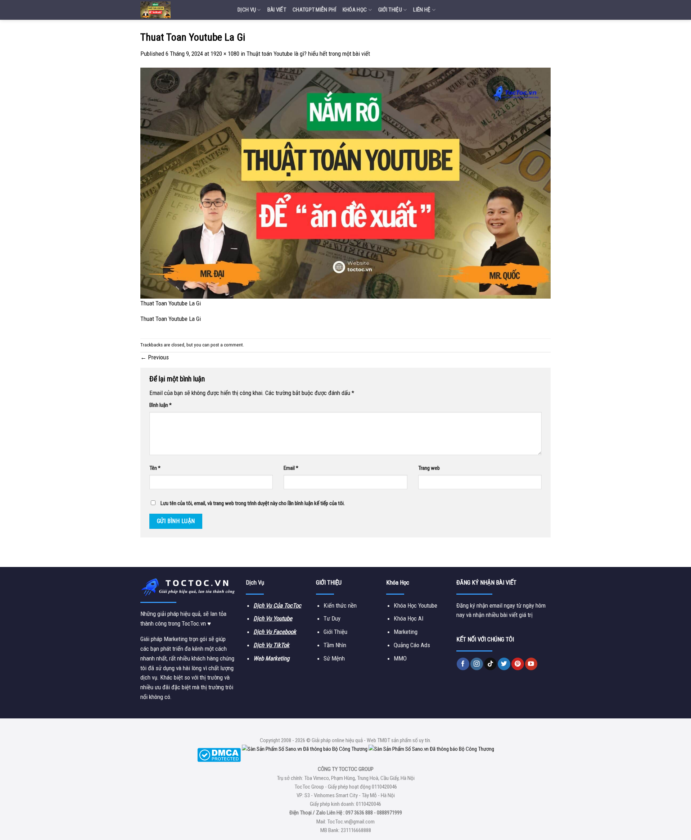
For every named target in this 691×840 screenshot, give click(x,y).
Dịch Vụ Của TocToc (277, 605)
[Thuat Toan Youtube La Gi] (345, 182)
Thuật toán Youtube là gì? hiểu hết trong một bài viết (308, 53)
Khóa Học (355, 9)
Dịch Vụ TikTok (271, 645)
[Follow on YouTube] (531, 664)
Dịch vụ (247, 9)
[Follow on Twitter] (504, 664)
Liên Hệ (421, 9)
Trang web (429, 468)
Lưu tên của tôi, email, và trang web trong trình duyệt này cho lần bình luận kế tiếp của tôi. (253, 503)
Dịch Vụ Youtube (272, 618)
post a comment (227, 345)
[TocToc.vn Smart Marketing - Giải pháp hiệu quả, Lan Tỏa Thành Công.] (183, 10)
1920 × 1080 (225, 53)
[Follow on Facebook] (463, 664)
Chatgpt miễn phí (314, 9)
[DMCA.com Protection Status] (219, 754)
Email (291, 468)
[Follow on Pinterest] (517, 664)
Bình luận (160, 405)
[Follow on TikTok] (490, 664)
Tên (155, 468)
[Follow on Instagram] (476, 664)
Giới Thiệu (390, 9)
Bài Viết (276, 9)
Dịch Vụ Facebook (274, 631)
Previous (154, 357)
